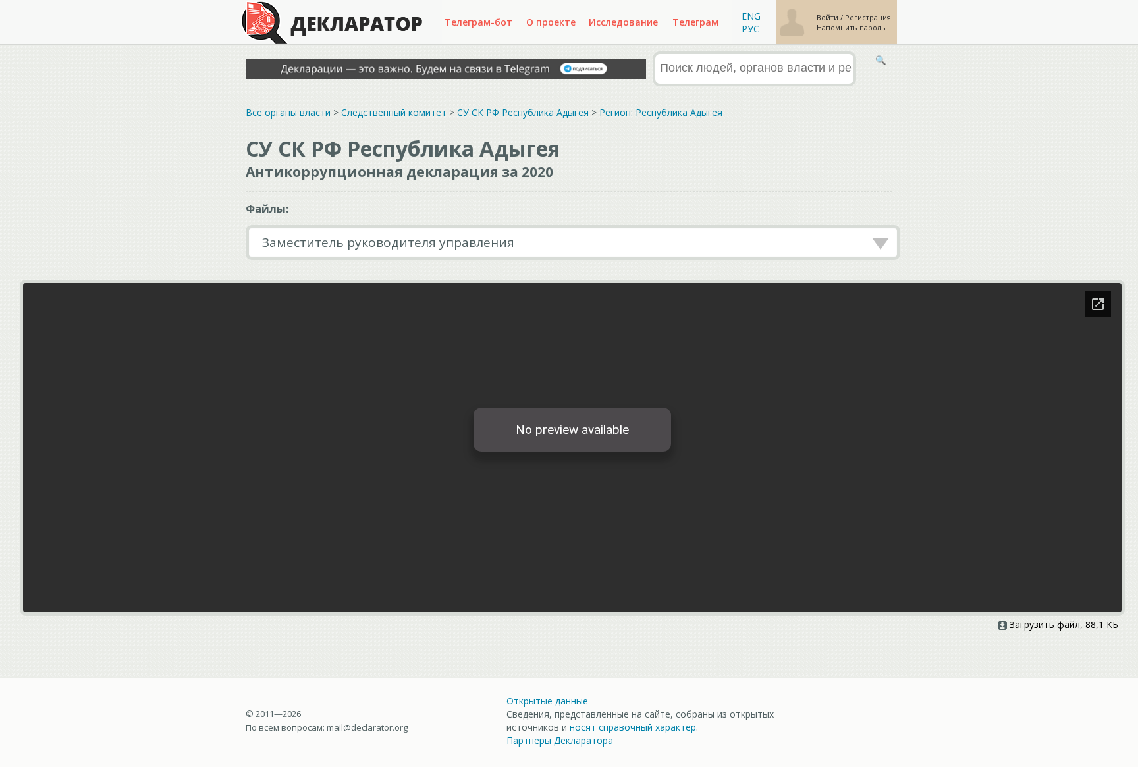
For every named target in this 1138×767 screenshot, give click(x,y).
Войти (828, 17)
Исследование (623, 22)
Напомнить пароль (851, 27)
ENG (751, 16)
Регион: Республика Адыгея (660, 112)
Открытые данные (547, 701)
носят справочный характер (633, 727)
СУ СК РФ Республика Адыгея (523, 112)
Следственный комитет (394, 112)
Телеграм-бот (478, 22)
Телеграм (695, 22)
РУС (750, 28)
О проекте (551, 22)
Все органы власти (288, 112)
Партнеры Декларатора (559, 740)
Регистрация (868, 17)
